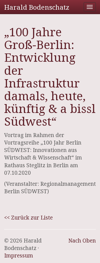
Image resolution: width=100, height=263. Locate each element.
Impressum (18, 255)
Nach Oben (82, 240)
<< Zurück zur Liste (28, 217)
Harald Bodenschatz (36, 7)
